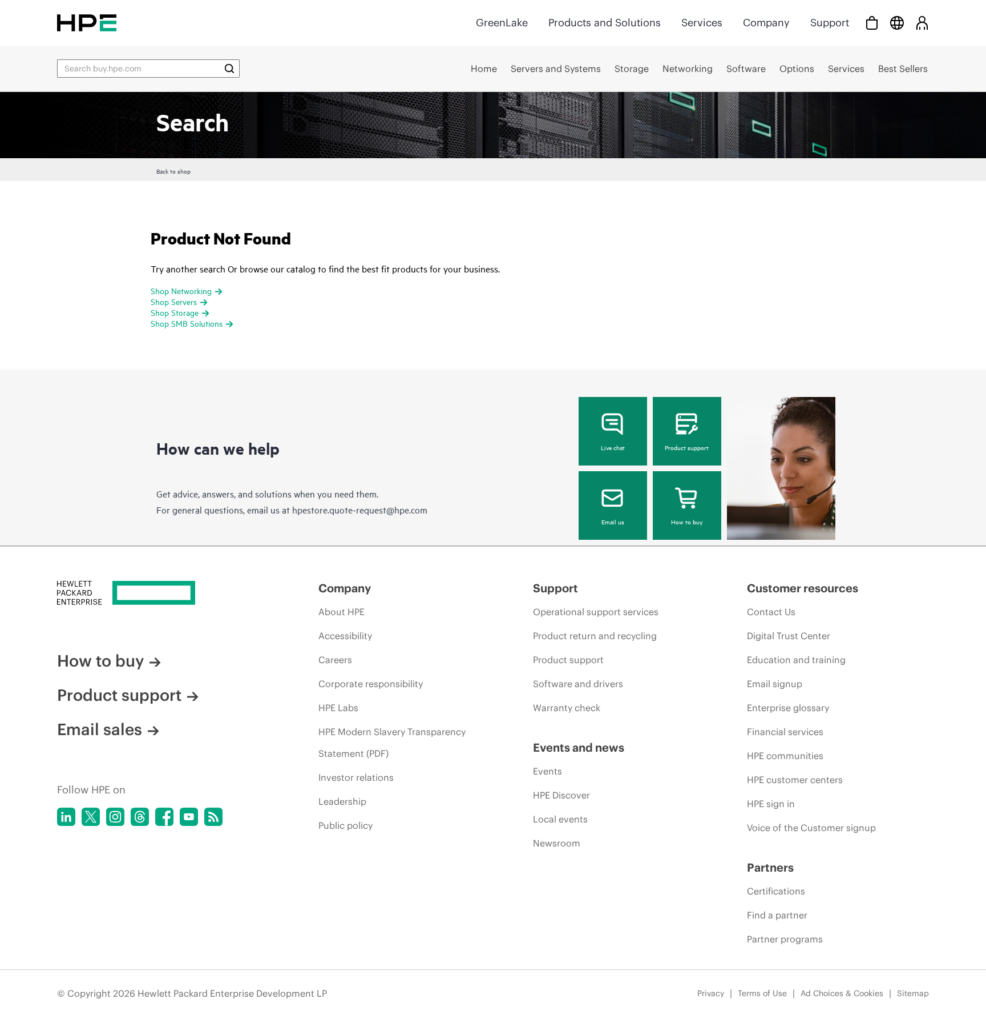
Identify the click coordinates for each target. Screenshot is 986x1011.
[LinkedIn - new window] (66, 817)
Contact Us (771, 611)
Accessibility (345, 635)
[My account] (922, 22)
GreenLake (502, 22)
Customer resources (802, 588)
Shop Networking (181, 290)
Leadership (342, 801)
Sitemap (913, 993)
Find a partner (777, 915)
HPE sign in (771, 803)
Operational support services (595, 611)
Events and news (578, 747)
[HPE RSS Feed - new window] (213, 817)
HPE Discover (561, 795)
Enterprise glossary (788, 707)
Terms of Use (762, 993)
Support (829, 22)
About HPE (341, 611)
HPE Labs (338, 707)
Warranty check (566, 707)
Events (547, 771)
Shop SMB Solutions (187, 323)
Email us (612, 521)
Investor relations (356, 777)
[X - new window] (91, 817)
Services (701, 22)
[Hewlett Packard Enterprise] (86, 22)
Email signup (774, 683)
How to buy (686, 521)
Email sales (99, 729)
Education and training (796, 659)
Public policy (345, 825)
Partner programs (785, 939)
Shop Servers (174, 301)
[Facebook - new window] (164, 817)
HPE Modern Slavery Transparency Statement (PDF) (392, 742)
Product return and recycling (595, 635)
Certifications (776, 891)
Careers (335, 659)
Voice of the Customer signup (811, 827)
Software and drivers (578, 683)
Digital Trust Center (788, 635)
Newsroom (556, 843)
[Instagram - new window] (115, 817)
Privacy (710, 993)
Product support (687, 447)
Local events (560, 819)
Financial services (785, 731)
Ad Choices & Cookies (842, 993)
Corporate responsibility (370, 683)
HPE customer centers (795, 779)
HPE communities (785, 755)
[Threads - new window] (140, 817)
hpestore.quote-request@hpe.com (359, 509)
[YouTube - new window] (189, 817)
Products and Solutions (604, 22)
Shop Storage (175, 312)
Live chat (613, 447)
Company (766, 22)
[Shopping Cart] (872, 22)
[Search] (229, 68)
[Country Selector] (897, 22)
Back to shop (173, 170)
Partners (770, 867)
